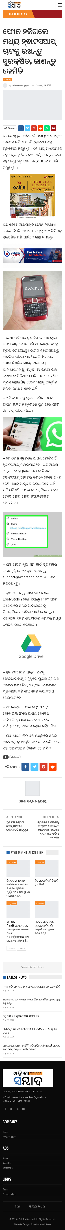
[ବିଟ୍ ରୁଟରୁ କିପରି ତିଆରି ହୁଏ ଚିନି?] (46, 868)
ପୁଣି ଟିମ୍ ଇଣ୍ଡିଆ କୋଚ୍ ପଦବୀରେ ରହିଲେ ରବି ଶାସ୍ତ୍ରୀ (17, 825)
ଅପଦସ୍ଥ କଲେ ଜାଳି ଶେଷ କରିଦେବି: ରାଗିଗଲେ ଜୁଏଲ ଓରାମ (30, 1030)
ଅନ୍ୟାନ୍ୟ (7, 79)
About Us (7, 1163)
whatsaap (15, 757)
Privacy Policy (9, 1137)
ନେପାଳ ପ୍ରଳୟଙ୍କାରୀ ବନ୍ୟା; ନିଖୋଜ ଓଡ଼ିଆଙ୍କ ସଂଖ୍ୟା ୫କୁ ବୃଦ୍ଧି (31, 1001)
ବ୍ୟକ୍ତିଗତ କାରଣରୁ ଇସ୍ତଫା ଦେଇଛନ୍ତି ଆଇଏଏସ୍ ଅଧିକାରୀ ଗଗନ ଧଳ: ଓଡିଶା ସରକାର (48, 829)
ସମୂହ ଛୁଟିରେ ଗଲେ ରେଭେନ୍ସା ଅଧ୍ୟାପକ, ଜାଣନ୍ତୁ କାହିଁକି (31, 986)
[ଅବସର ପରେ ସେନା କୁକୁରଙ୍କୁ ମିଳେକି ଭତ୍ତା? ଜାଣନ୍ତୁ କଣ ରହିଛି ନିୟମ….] (46, 909)
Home (5, 1158)
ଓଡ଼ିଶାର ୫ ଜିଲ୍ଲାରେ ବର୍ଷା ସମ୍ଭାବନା (21, 1016)
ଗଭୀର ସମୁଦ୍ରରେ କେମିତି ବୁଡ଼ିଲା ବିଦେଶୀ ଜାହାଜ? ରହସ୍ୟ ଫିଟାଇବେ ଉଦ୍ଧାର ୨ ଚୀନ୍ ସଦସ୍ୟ (31, 1047)
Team (5, 1132)
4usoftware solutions (41, 1224)
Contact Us (8, 1168)
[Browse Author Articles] (32, 788)
